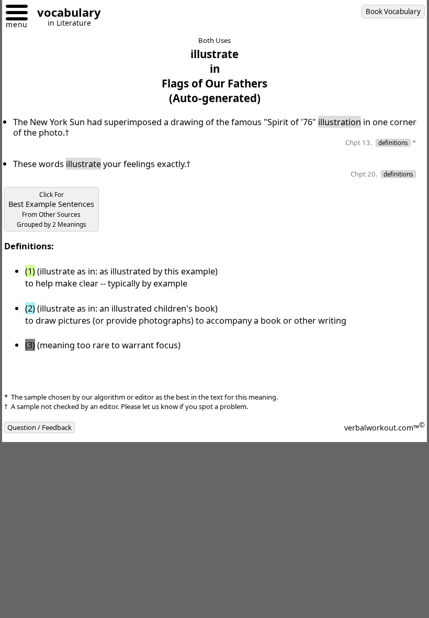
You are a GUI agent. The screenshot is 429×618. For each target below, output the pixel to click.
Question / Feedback (39, 427)
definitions (393, 143)
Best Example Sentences (51, 209)
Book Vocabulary (393, 11)
